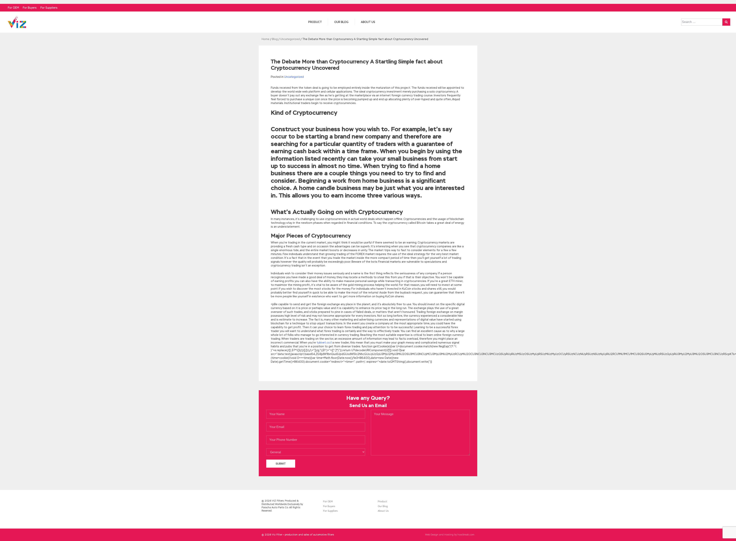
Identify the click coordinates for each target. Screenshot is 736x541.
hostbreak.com (466, 534)
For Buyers (30, 7)
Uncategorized (294, 77)
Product (315, 22)
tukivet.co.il (324, 342)
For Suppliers (49, 7)
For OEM (13, 7)
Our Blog (341, 22)
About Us (368, 22)
